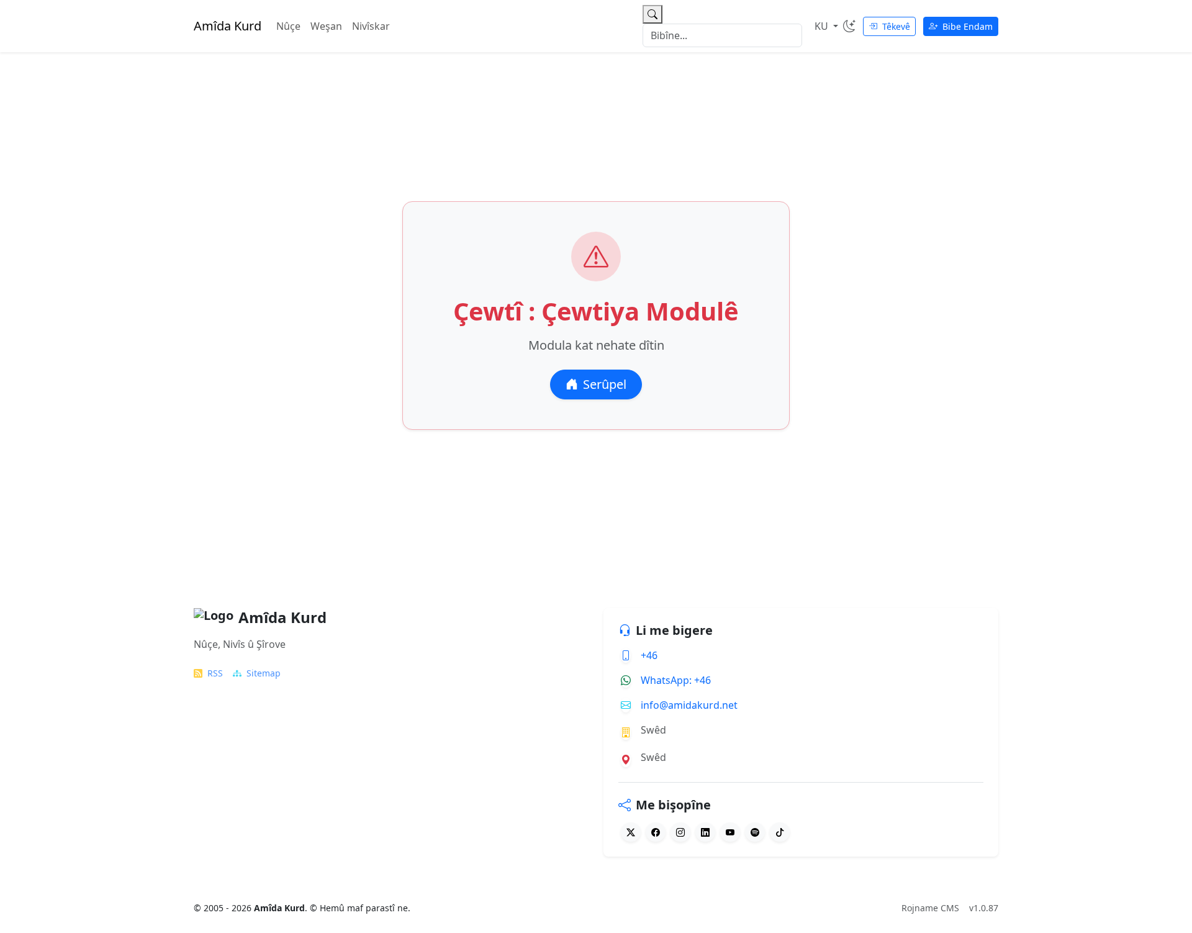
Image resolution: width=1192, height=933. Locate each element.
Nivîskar (371, 26)
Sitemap (263, 673)
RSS (215, 673)
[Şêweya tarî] (849, 26)
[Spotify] (755, 832)
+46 (649, 655)
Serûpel (604, 384)
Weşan (326, 26)
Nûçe (288, 26)
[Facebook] (656, 832)
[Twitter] (631, 832)
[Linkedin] (705, 832)
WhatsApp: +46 (676, 680)
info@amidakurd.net (689, 705)
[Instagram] (680, 832)
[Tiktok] (780, 832)
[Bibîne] (652, 14)
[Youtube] (730, 832)
